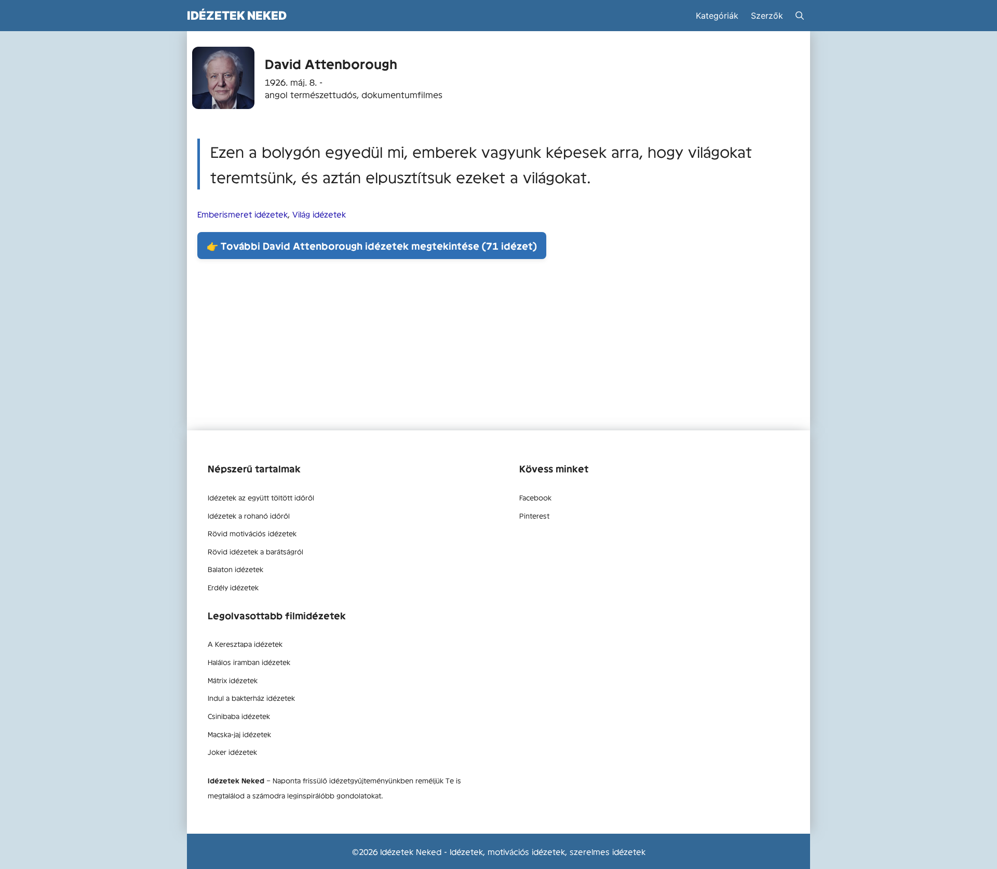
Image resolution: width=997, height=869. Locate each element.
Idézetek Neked (237, 15)
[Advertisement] (498, 347)
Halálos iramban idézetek (249, 662)
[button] (799, 15)
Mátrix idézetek (233, 680)
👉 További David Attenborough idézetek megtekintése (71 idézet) (372, 245)
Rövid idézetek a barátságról (255, 551)
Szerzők (767, 15)
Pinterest (534, 515)
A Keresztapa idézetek (245, 644)
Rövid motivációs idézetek (252, 533)
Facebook (535, 497)
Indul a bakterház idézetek (251, 698)
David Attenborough (331, 63)
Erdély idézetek (233, 587)
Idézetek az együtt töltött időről (261, 497)
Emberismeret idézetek (242, 214)
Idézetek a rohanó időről (249, 515)
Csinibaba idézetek (239, 716)
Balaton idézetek (235, 569)
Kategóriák (717, 15)
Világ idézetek (319, 214)
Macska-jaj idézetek (239, 734)
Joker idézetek (232, 752)
